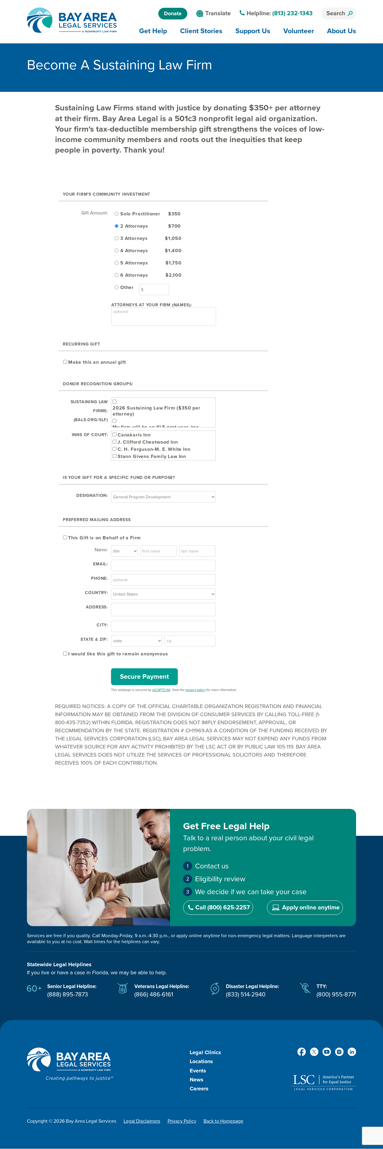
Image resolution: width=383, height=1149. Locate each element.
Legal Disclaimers (142, 1121)
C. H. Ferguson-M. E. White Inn (154, 449)
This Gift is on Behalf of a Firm (104, 538)
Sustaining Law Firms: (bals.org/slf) (89, 410)
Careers (199, 1088)
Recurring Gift (81, 344)
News (196, 1079)
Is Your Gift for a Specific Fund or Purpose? (119, 477)
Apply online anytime (311, 907)
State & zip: (94, 639)
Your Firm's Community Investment (106, 194)
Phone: (99, 578)
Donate (173, 13)
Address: (97, 607)
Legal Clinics (205, 1052)
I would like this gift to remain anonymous (118, 654)
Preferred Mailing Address (97, 519)
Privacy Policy (182, 1121)
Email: (100, 564)
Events (198, 1070)
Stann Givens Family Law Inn (152, 456)
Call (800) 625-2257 (222, 907)
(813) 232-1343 (292, 13)
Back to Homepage (223, 1121)
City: (102, 625)
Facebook (301, 1052)
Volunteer (298, 31)
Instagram (339, 1052)
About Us (341, 31)
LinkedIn (352, 1052)
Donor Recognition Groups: (98, 383)
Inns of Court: (90, 434)
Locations (201, 1061)
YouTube (327, 1052)
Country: (96, 592)
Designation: (92, 495)
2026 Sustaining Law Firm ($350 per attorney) (156, 411)
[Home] (72, 20)
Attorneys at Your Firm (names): (151, 305)
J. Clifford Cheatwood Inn (148, 442)
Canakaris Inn (134, 435)
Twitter (314, 1052)
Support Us (252, 31)
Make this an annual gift (97, 362)
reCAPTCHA (161, 690)
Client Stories (201, 31)
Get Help (153, 31)
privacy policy (196, 690)
